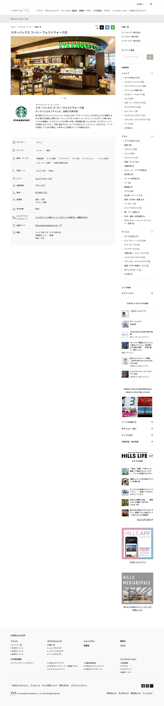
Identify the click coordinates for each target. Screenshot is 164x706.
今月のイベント (17, 651)
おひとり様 (41, 171)
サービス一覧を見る (132, 40)
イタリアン (128, 149)
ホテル (88, 10)
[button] (60, 98)
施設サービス (126, 672)
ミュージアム (89, 641)
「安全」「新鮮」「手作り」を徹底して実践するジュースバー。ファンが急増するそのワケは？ (141, 471)
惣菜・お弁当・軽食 (132, 199)
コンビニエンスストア (133, 115)
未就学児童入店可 (61, 163)
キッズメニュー (88, 158)
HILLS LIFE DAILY (144, 519)
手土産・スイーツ (131, 195)
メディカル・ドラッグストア (135, 119)
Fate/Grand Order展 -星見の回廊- (141, 333)
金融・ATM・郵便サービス (135, 265)
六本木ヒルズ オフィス (93, 669)
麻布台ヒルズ (112, 693)
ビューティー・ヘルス (133, 240)
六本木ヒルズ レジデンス (94, 666)
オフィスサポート (131, 269)
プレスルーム (35, 685)
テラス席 (75, 158)
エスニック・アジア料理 (134, 170)
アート (127, 123)
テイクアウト (64, 158)
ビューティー (129, 111)
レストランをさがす (55, 651)
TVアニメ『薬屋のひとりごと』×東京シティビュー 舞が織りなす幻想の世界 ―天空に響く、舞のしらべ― (141, 346)
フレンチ (127, 153)
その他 (127, 128)
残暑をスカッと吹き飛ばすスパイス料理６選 (141, 480)
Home (13, 27)
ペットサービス (130, 248)
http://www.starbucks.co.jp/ (46, 225)
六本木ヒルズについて (137, 10)
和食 (126, 145)
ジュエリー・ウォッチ (133, 94)
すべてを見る (129, 77)
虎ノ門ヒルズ (124, 693)
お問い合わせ (64, 685)
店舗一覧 (38, 27)
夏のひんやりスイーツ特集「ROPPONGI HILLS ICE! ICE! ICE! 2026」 (141, 360)
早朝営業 (40, 158)
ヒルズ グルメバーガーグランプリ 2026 (141, 372)
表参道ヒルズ (136, 693)
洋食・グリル (129, 161)
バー (126, 182)
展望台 (123, 641)
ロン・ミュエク (136, 321)
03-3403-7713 (41, 192)
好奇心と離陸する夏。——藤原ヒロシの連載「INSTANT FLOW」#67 (141, 502)
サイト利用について (49, 685)
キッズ (127, 98)
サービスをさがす (55, 654)
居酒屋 (127, 187)
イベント (40, 10)
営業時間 (124, 663)
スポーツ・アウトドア (133, 102)
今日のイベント (17, 648)
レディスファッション (133, 86)
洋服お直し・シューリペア (135, 253)
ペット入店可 (103, 158)
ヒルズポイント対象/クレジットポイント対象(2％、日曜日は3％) (61, 217)
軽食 (48, 150)
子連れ (51, 171)
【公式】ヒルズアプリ (138, 311)
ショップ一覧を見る (132, 32)
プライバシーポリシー (79, 685)
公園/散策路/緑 (90, 663)
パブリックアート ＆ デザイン (23, 663)
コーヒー (40, 150)
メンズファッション (132, 82)
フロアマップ (126, 669)
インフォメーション (119, 10)
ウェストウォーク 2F (20, 19)
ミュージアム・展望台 (69, 10)
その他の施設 (16, 659)
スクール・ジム (130, 244)
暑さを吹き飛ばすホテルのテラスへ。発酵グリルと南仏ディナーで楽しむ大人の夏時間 (141, 512)
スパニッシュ (129, 157)
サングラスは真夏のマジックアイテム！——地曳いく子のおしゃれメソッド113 (141, 491)
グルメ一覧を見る (131, 36)
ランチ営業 (51, 158)
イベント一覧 (17, 645)
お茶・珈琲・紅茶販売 (133, 216)
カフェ (39, 142)
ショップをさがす (55, 648)
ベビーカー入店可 (44, 163)
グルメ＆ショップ (52, 10)
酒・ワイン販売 (130, 212)
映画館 (81, 10)
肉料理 (127, 174)
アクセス (107, 10)
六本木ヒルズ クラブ (56, 663)
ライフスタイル (130, 107)
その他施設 (97, 10)
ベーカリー (128, 203)
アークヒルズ (147, 693)
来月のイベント (17, 654)
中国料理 (127, 166)
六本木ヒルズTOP (18, 635)
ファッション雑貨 (131, 90)
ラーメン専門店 (130, 178)
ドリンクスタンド (131, 208)
